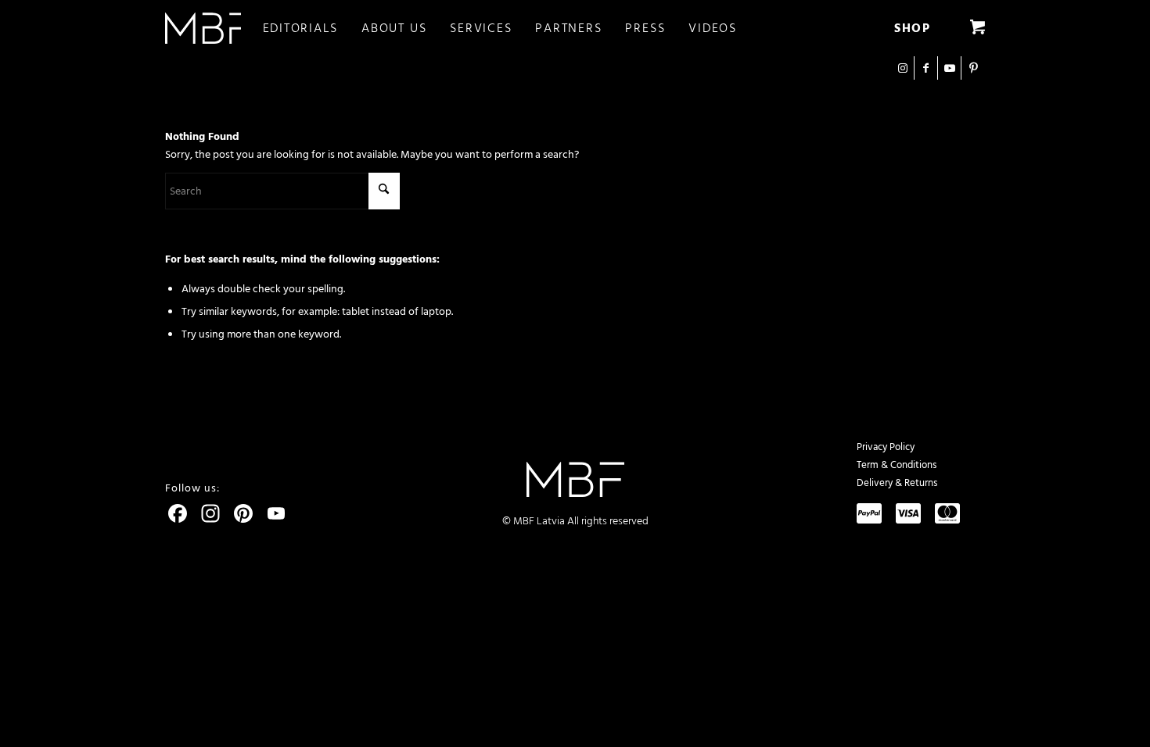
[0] (977, 28)
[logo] (203, 28)
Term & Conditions (896, 465)
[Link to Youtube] (949, 68)
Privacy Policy (886, 447)
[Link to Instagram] (902, 68)
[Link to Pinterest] (973, 68)
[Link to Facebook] (926, 68)
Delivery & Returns (897, 482)
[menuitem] (312, 28)
